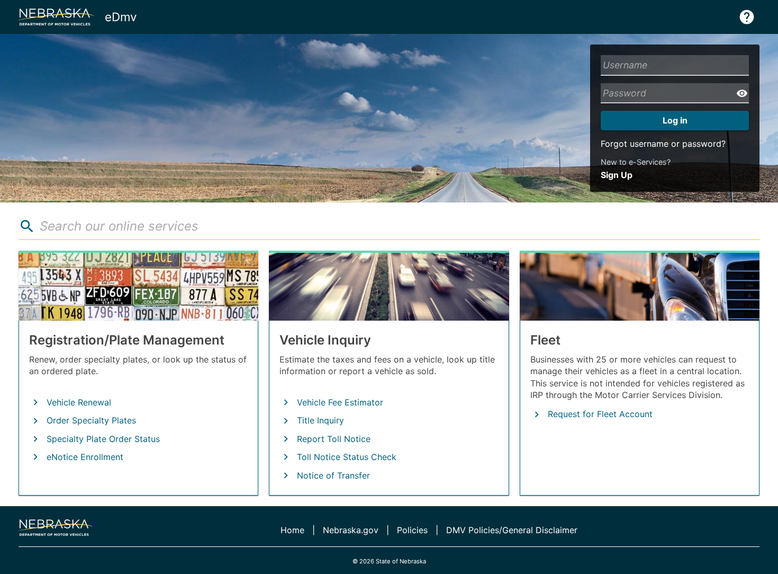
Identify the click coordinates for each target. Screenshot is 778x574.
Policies (412, 530)
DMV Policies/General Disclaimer (511, 530)
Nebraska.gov (350, 530)
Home (292, 530)
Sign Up (616, 175)
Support (746, 17)
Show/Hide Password (742, 93)
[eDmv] (56, 527)
